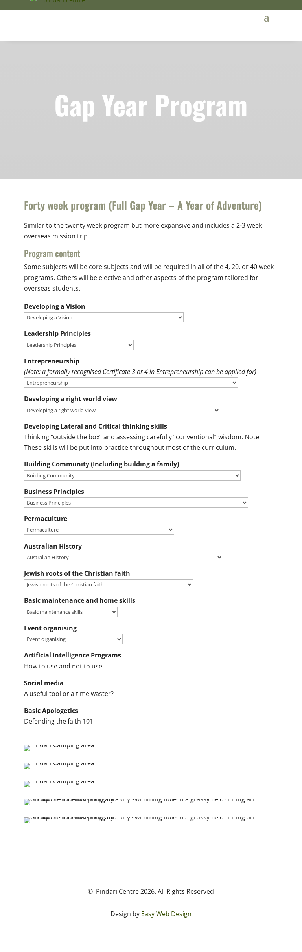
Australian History (53, 546)
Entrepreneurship (51, 361)
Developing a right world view (70, 398)
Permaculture (45, 518)
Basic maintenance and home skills (79, 600)
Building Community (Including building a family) (101, 464)
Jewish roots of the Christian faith (77, 573)
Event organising (50, 628)
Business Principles (54, 491)
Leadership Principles (57, 333)
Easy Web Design (166, 914)
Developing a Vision (54, 306)
